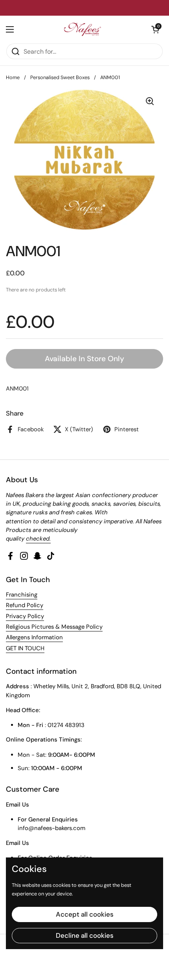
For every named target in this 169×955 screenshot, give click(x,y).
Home (13, 77)
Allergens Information (34, 637)
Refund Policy (24, 605)
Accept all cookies (85, 914)
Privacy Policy (25, 616)
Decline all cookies (85, 935)
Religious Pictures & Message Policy (54, 627)
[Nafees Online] (82, 29)
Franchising (21, 595)
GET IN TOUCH (25, 648)
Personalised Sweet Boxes (60, 77)
